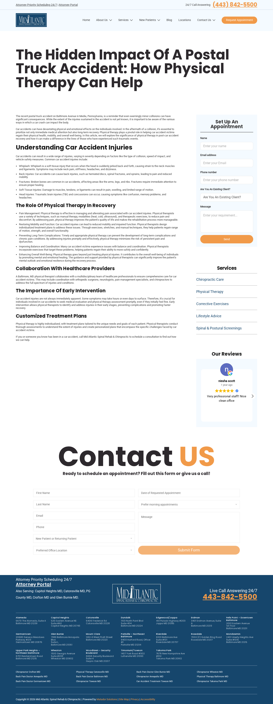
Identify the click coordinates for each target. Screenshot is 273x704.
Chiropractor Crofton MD (28, 672)
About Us (102, 20)
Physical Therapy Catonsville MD (92, 672)
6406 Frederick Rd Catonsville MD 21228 (98, 622)
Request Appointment (239, 20)
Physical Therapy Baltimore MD (212, 676)
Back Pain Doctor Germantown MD (33, 681)
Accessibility (148, 699)
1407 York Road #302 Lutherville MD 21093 (133, 655)
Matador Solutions (107, 699)
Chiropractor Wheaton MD (210, 672)
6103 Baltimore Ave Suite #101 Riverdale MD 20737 (167, 640)
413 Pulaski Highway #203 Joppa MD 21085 (170, 622)
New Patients (147, 20)
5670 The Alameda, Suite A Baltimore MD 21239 (31, 622)
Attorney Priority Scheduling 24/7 (36, 4)
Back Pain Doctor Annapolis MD (31, 676)
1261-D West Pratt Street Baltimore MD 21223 (99, 638)
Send (227, 239)
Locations (184, 20)
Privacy (135, 699)
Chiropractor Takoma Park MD (212, 681)
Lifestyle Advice (208, 316)
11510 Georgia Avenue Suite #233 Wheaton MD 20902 (63, 656)
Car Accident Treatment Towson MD (154, 681)
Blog (169, 20)
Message (205, 206)
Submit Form (189, 545)
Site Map (124, 699)
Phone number (208, 172)
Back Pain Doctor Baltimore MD (92, 676)
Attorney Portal (68, 4)
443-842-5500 (230, 597)
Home (86, 20)
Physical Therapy (209, 292)
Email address (208, 155)
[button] (252, 396)
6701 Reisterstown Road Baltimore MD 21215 (29, 657)
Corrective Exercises (212, 304)
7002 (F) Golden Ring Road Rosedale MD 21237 (206, 638)
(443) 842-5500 (235, 5)
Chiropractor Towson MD (88, 681)
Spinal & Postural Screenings (219, 328)
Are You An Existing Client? (215, 189)
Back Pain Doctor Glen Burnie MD (153, 672)
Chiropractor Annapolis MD (149, 676)
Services (123, 20)
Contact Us (204, 20)
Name (203, 138)
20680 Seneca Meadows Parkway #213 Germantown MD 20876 (30, 640)
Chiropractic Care (210, 279)
